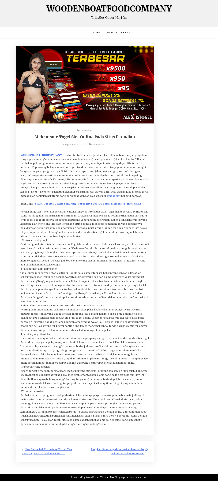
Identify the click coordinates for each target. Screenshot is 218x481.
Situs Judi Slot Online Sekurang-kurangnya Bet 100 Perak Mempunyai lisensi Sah (88, 203)
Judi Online (86, 130)
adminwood (99, 144)
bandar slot (113, 195)
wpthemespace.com (133, 477)
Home (96, 32)
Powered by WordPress (85, 477)
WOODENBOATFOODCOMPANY (109, 9)
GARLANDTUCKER (118, 32)
